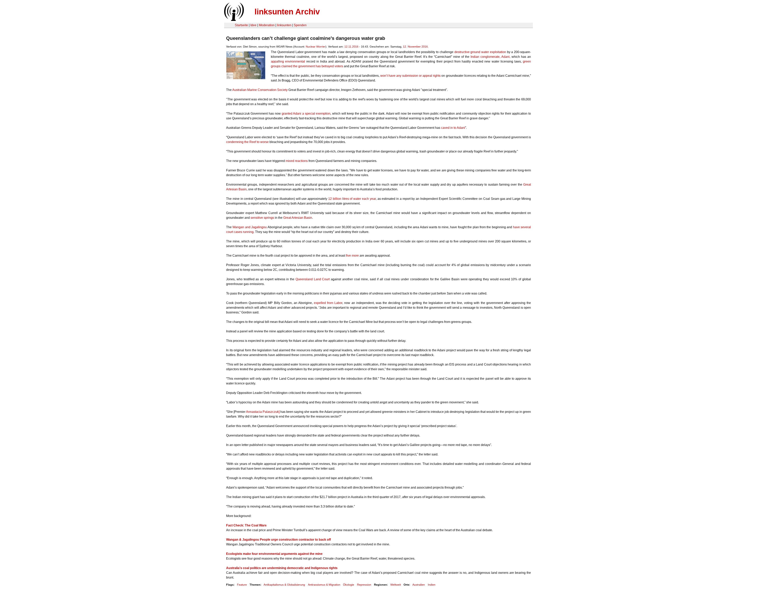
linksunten (284, 25)
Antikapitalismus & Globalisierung (284, 584)
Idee (253, 25)
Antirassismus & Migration (324, 584)
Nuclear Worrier (315, 46)
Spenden (300, 25)
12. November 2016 (415, 46)
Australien (418, 584)
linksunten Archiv (287, 11)
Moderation (267, 25)
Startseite (241, 25)
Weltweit (395, 584)
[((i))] (233, 19)
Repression (364, 584)
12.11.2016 (351, 46)
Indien (431, 584)
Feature (242, 584)
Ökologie (348, 584)
